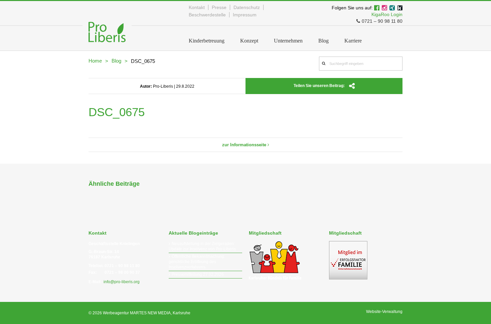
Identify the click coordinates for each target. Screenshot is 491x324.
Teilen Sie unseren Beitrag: (320, 85)
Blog (116, 61)
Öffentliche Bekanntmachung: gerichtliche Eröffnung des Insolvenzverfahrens (197, 261)
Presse (219, 7)
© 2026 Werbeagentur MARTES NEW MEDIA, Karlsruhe (139, 313)
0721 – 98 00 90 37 (122, 272)
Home (95, 61)
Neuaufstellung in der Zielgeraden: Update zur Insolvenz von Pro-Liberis (202, 246)
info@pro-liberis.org (122, 281)
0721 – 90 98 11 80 (382, 21)
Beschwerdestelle (207, 14)
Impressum (245, 14)
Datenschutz (246, 7)
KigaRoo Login (386, 14)
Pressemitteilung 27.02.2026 (198, 274)
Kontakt (197, 7)
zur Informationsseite (245, 144)
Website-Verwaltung (384, 312)
